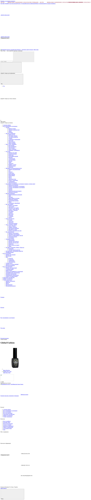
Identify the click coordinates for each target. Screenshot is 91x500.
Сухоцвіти (11, 216)
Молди (10, 177)
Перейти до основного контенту (8, 1)
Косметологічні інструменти (15, 191)
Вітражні (11, 157)
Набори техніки (12, 128)
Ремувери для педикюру (14, 234)
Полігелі (10, 171)
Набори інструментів (13, 185)
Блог (54, 3)
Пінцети (10, 189)
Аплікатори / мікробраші (14, 203)
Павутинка (11, 213)
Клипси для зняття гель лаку (15, 230)
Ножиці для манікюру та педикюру (17, 186)
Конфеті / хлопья (12, 164)
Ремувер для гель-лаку (14, 242)
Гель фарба (11, 211)
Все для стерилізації (7, 266)
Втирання (11, 215)
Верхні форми (12, 174)
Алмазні (10, 138)
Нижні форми (12, 175)
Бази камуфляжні (12, 146)
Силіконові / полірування (14, 139)
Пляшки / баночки (13, 227)
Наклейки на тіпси (13, 229)
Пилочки (11, 197)
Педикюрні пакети (13, 236)
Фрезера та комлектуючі (14, 129)
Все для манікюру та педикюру (10, 126)
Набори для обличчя (7, 278)
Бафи (10, 195)
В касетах (11, 258)
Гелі (9, 170)
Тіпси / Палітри (12, 225)
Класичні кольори (13, 153)
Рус (4, 86)
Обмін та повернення (40, 3)
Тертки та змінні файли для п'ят (16, 235)
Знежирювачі (12, 240)
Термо (10, 162)
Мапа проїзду (4, 488)
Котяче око (11, 155)
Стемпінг (11, 212)
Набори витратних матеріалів (15, 194)
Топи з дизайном (12, 149)
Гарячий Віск (12, 260)
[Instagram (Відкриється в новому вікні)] (11, 48)
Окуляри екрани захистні (14, 249)
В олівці (10, 219)
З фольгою (11, 163)
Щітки (10, 201)
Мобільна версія (24, 394)
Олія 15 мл (11, 221)
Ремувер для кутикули (14, 241)
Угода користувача (49, 3)
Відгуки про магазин (12, 3)
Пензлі (10, 176)
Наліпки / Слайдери (13, 210)
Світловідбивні (12, 159)
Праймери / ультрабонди (14, 150)
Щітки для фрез (12, 143)
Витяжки (11, 132)
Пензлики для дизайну (14, 207)
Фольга (10, 217)
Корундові (11, 140)
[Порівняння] (11, 67)
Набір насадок (12, 134)
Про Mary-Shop (4, 3)
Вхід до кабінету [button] (7, 421)
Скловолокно (12, 181)
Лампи (10, 131)
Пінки (10, 246)
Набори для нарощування (14, 169)
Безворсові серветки (13, 199)
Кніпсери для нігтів (13, 192)
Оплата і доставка (21, 3)
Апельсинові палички (14, 200)
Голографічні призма (13, 156)
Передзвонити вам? (5, 38)
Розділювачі (11, 237)
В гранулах (11, 259)
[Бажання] (45, 93)
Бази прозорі (11, 145)
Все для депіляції (7, 253)
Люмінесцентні (12, 165)
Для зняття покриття (13, 137)
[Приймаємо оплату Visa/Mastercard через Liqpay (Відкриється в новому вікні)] (12, 384)
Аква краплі (11, 206)
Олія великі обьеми (13, 223)
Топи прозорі (12, 147)
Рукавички (11, 248)
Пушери (10, 188)
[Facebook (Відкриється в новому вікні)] (31, 48)
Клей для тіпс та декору (14, 245)
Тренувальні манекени (14, 228)
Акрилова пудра (12, 179)
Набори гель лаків (13, 152)
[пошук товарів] (23, 56)
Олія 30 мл (11, 222)
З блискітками (12, 158)
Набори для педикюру (14, 233)
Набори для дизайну (13, 205)
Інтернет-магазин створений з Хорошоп (10, 395)
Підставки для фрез (13, 135)
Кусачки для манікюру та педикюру (17, 187)
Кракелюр (11, 167)
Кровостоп (11, 243)
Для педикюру (12, 141)
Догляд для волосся (7, 279)
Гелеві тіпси (11, 173)
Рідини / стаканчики (13, 180)
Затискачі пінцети (13, 182)
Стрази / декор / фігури (14, 209)
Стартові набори (7, 125)
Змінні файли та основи (14, 198)
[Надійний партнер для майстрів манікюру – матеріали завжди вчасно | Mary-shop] (7, 380)
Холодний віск (12, 261)
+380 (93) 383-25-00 (5, 15)
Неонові (10, 161)
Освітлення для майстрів (8, 277)
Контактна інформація (30, 3)
